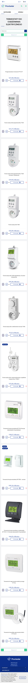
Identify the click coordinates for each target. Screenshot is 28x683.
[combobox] (14, 31)
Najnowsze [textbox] (4, 31)
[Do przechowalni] (26, 80)
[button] (24, 1)
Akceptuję (22, 677)
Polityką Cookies (4, 675)
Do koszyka (16, 80)
